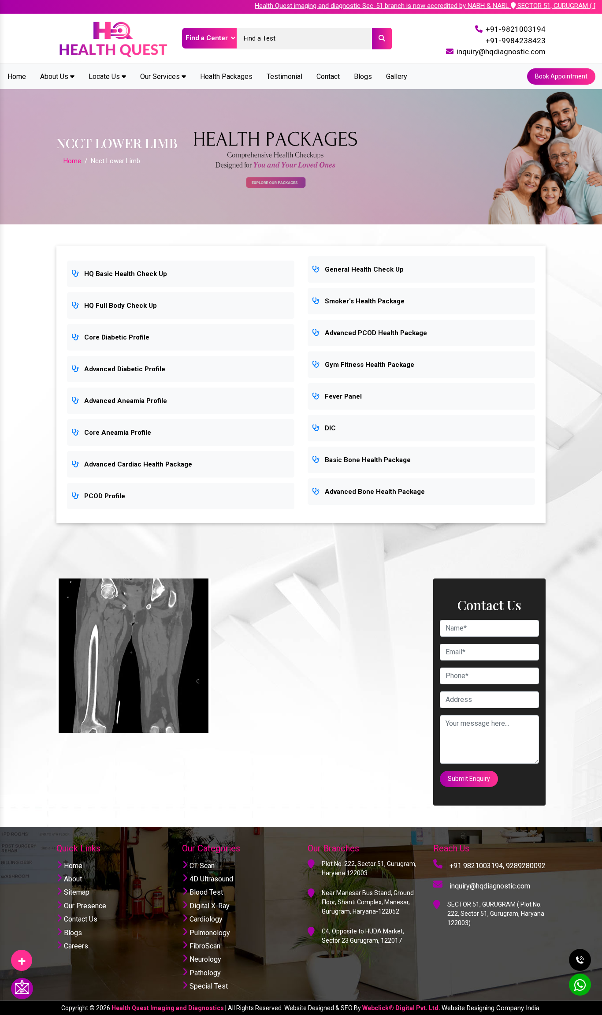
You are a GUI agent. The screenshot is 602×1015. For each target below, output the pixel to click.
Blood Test (205, 892)
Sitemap (75, 892)
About (72, 879)
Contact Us (79, 919)
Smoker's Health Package (364, 301)
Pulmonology (209, 933)
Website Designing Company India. (491, 1008)
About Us (55, 76)
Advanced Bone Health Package (374, 492)
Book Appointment (561, 76)
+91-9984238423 (516, 40)
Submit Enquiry (469, 778)
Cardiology (205, 919)
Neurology (204, 959)
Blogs (363, 76)
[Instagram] (21, 957)
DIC (329, 428)
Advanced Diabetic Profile (123, 369)
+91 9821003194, (477, 866)
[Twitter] (21, 957)
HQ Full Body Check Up (119, 306)
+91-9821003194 (516, 29)
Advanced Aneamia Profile (124, 401)
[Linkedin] (21, 957)
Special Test (208, 986)
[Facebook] (21, 957)
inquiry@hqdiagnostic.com (501, 51)
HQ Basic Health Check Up (124, 274)
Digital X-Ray (209, 906)
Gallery (396, 76)
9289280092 (526, 866)
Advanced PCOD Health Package (375, 333)
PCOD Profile (103, 496)
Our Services (161, 76)
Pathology (204, 973)
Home (16, 76)
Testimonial (284, 76)
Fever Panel (342, 396)
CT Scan (201, 866)
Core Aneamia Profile (116, 433)
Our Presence (84, 906)
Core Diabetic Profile (115, 337)
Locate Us (105, 76)
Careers (75, 946)
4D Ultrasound (210, 879)
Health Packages (226, 76)
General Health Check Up (363, 269)
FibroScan (204, 946)
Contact (328, 76)
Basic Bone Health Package (367, 460)
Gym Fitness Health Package (368, 365)
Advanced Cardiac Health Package (137, 464)
